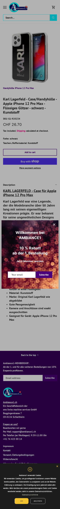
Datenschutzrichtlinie (30, 495)
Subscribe (44, 274)
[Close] (54, 224)
